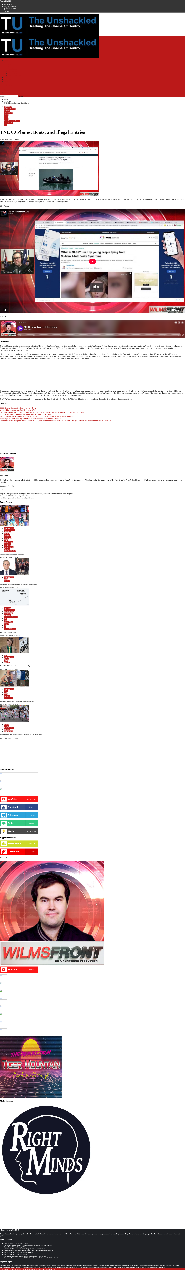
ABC (5, 655)
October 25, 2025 (12, 669)
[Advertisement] (58, 374)
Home (6, 60)
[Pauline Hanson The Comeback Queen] (14, 525)
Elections (7, 111)
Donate (6, 81)
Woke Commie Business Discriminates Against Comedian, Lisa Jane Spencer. (28, 1245)
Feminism (7, 535)
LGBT (6, 579)
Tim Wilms (4, 140)
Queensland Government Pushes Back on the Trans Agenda (18, 584)
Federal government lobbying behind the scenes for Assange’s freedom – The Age (30, 418)
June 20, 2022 (13, 140)
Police (35, 1267)
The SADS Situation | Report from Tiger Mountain (18, 496)
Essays (6, 88)
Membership (7, 79)
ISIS (5, 618)
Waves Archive (12, 73)
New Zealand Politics (13, 1267)
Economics (72, 1265)
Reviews (6, 92)
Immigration (7, 544)
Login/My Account (10, 8)
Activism (6, 726)
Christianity (7, 608)
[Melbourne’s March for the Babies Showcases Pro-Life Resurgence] (14, 721)
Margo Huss (4, 557)
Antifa (18, 1265)
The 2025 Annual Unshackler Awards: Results (18, 1252)
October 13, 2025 (12, 738)
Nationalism (3, 1267)
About (6, 10)
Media (6, 117)
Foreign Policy (8, 613)
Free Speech (7, 537)
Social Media (108, 1267)
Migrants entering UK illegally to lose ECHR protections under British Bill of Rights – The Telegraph (37, 416)
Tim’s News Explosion (15, 65)
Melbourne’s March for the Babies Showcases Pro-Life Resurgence (21, 734)
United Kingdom (130, 1267)
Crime (6, 691)
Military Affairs (8, 622)
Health (6, 115)
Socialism (102, 1267)
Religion (6, 624)
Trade (5, 625)
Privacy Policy (8, 4)
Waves (156, 1267)
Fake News (95, 1265)
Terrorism (116, 1267)
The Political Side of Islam (8, 632)
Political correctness (44, 1267)
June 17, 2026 (12, 557)
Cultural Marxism (43, 1265)
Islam (5, 620)
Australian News (10, 109)
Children (6, 659)
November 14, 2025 (13, 587)
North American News (27, 1267)
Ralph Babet (30, 493)
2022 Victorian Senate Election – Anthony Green (18, 408)
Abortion (6, 724)
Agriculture (8, 107)
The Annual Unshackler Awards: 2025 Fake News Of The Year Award (25, 1256)
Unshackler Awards (10, 86)
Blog (5, 84)
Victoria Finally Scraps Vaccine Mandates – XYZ (18, 410)
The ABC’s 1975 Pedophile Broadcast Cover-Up (15, 666)
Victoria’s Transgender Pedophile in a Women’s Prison (17, 701)
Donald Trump (65, 1265)
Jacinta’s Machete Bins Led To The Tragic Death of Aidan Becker (24, 1249)
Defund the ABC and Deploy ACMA (15, 1247)
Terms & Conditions (10, 6)
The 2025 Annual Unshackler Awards (15, 1254)
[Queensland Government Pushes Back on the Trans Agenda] (14, 574)
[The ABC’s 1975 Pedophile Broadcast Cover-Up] (14, 652)
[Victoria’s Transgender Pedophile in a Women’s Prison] (14, 686)
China (32, 1265)
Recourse (53, 1267)
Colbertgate (9, 493)
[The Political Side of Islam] (14, 605)
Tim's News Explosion (12, 121)
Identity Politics (8, 542)
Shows (6, 63)
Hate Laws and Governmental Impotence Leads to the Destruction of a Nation (28, 1250)
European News (9, 611)
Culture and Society (54, 1265)
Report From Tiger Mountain (80, 1267)
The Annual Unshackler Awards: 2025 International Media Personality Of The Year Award (32, 1258)
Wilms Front (11, 67)
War (5, 125)
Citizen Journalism (9, 530)
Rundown (7, 549)
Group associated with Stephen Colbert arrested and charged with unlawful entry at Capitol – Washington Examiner (43, 412)
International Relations (11, 617)
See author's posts (7, 486)
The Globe (122, 1267)
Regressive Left (61, 1267)
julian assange (19, 493)
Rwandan (38, 493)
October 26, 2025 (13, 635)
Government (8, 113)
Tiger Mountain (12, 69)
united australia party (65, 493)
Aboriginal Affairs (5, 1265)
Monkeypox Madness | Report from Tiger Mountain (17, 498)
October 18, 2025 (12, 704)
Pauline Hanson (8, 547)
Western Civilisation (10, 551)
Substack (6, 77)
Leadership (7, 545)
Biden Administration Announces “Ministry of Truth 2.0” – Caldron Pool (26, 414)
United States (8, 123)
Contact (6, 12)
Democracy (7, 531)
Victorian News (8, 698)
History (6, 90)
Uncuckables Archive (14, 75)
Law (5, 692)
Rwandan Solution (50, 493)
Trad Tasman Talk (13, 71)
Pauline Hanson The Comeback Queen (12, 554)
